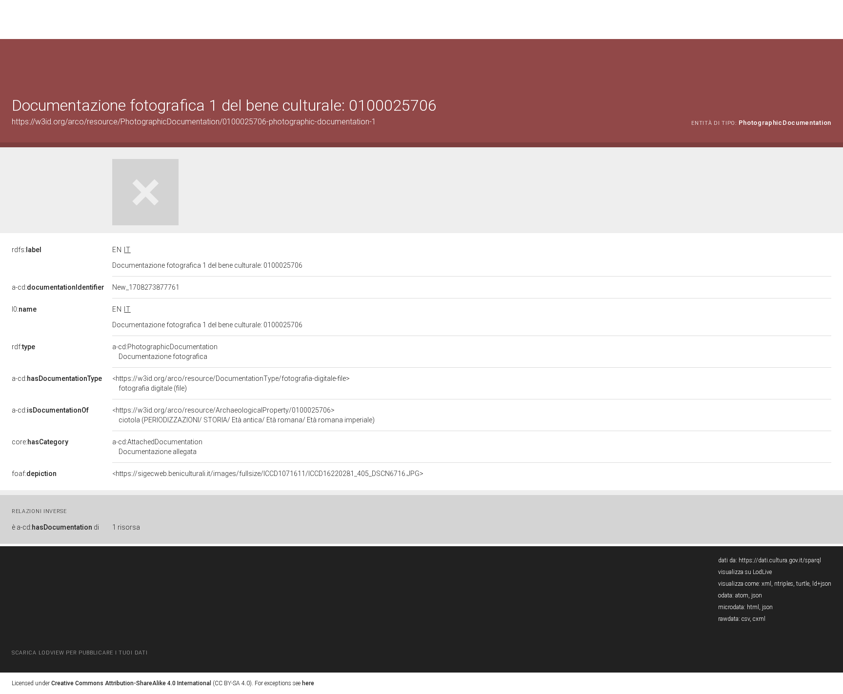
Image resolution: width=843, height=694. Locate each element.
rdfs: (26, 250)
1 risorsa (126, 527)
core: (40, 442)
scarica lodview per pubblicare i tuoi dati (79, 653)
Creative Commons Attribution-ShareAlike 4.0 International (131, 683)
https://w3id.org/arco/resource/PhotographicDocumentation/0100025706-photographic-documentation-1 (194, 121)
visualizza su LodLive (745, 572)
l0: (24, 309)
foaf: (34, 473)
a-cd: (58, 287)
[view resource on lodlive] (826, 63)
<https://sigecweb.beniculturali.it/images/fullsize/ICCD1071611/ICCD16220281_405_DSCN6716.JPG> (267, 473)
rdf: (23, 347)
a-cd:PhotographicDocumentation (165, 351)
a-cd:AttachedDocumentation (157, 447)
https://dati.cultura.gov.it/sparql (780, 560)
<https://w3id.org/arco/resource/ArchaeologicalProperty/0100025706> (243, 415)
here (308, 683)
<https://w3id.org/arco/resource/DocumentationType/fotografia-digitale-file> (231, 383)
